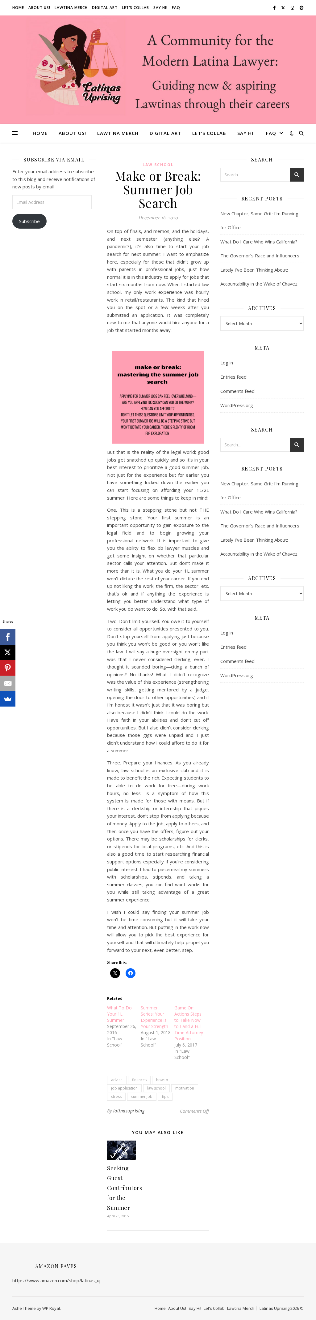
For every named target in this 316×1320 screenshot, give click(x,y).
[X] (7, 652)
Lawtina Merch (71, 7)
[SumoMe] (7, 699)
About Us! (39, 7)
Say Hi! (160, 7)
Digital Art (105, 7)
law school (156, 1088)
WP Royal (51, 1308)
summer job (141, 1096)
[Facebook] (7, 637)
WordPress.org (236, 405)
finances (139, 1079)
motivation (184, 1088)
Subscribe (29, 221)
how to (162, 1079)
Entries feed (233, 377)
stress (116, 1096)
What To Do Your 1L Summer (119, 1014)
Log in (226, 362)
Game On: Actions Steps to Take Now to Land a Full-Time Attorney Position (188, 1023)
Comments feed (237, 391)
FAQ (176, 7)
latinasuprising (129, 1111)
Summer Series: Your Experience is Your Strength (154, 1017)
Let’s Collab (135, 7)
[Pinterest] (7, 668)
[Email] (7, 683)
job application (124, 1088)
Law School (158, 164)
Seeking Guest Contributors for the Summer (124, 1187)
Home (18, 7)
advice (117, 1079)
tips (165, 1096)
